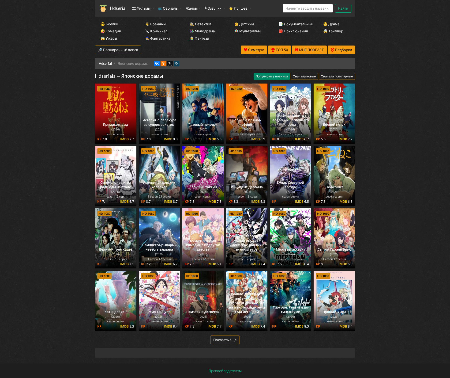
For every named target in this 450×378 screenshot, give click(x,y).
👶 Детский (244, 24)
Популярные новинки (272, 76)
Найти (343, 8)
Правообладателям (225, 371)
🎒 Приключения (293, 31)
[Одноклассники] (163, 63)
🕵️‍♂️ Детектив (200, 24)
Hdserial (118, 8)
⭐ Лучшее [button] (238, 8)
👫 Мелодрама (202, 31)
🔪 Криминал (156, 31)
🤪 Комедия (111, 31)
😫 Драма (331, 24)
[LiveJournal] (176, 63)
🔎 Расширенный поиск (118, 50)
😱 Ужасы (109, 38)
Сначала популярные (337, 76)
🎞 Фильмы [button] (141, 8)
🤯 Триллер (333, 31)
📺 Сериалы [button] (168, 8)
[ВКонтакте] (157, 63)
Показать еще (225, 340)
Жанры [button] (192, 8)
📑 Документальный (295, 24)
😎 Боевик (109, 24)
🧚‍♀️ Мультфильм (247, 31)
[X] (170, 63)
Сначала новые (304, 76)
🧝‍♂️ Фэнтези (199, 38)
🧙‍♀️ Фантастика (157, 38)
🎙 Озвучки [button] (213, 8)
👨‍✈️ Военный (155, 24)
